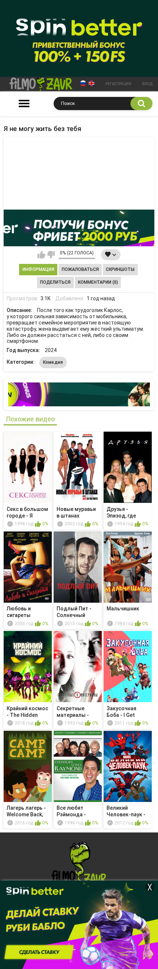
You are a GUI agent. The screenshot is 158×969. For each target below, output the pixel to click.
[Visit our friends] (79, 394)
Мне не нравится (51, 254)
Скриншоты (120, 269)
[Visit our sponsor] (79, 228)
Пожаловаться (80, 269)
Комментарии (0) (98, 282)
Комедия (53, 362)
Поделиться (55, 282)
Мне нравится (41, 254)
